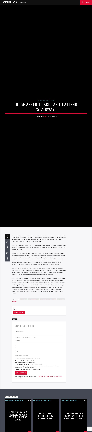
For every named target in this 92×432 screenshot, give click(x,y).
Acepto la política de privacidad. (21, 377)
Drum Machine (35, 320)
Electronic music (9, 421)
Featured (42, 110)
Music (21, 421)
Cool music (23, 320)
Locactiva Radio (9, 2)
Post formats (52, 320)
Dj (28, 320)
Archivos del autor (18, 334)
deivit (45, 126)
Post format (73, 421)
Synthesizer (60, 320)
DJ (38, 110)
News (47, 110)
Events (17, 421)
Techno (14, 322)
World (52, 110)
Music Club (43, 320)
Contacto (23, 2)
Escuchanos (87, 2)
